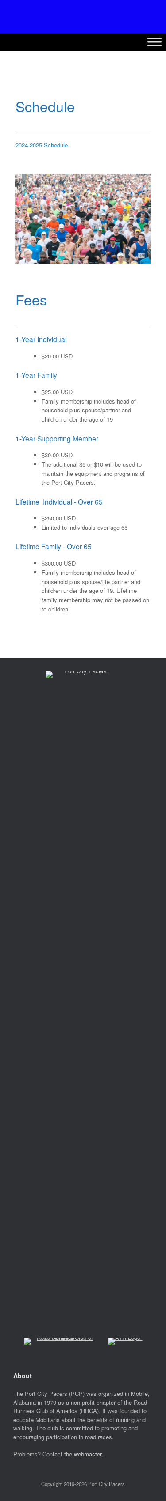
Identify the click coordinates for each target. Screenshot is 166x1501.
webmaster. (88, 1454)
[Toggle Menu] (154, 42)
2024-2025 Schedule (41, 145)
